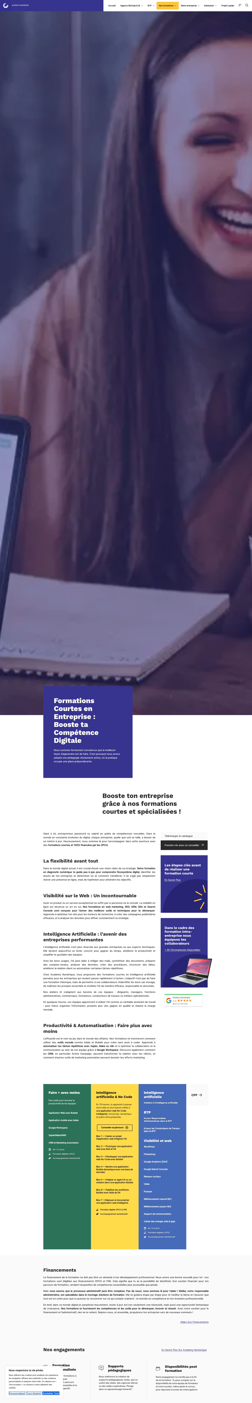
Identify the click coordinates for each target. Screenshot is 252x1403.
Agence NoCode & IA (130, 5)
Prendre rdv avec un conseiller (182, 845)
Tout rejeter (34, 1393)
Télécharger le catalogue (179, 836)
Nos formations (166, 5)
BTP (150, 5)
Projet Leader (227, 5)
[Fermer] (61, 1367)
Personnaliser (17, 1393)
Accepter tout (51, 1393)
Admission (209, 5)
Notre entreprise (189, 5)
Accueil (112, 5)
